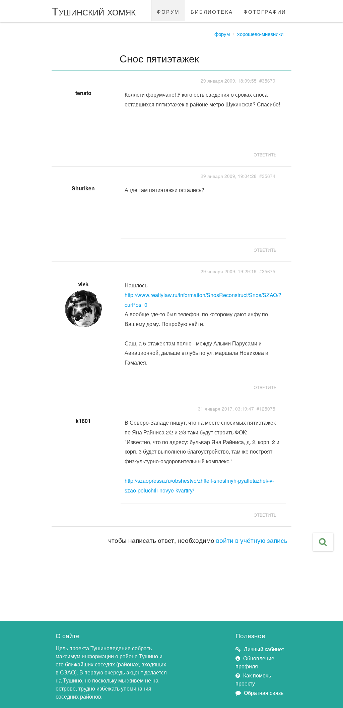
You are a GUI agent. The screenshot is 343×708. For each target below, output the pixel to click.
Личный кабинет (264, 649)
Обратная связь (263, 693)
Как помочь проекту (253, 679)
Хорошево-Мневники (260, 33)
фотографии (265, 11)
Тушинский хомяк (94, 10)
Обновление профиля (254, 662)
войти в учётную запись (251, 540)
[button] (323, 542)
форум (168, 11)
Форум (222, 33)
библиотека (212, 11)
